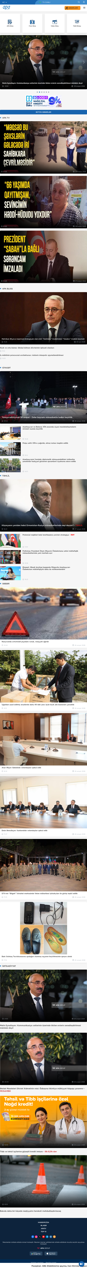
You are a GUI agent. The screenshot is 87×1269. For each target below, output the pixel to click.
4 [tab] (44, 92)
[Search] (79, 2)
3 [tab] (41, 92)
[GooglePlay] (36, 1254)
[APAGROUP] (43, 1248)
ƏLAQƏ (44, 1225)
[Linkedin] (50, 1237)
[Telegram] (47, 1237)
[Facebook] (32, 1237)
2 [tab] (39, 92)
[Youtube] (43, 1237)
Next (83, 62)
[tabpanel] (43, 62)
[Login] (84, 2)
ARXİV (43, 1228)
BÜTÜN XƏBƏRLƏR (43, 112)
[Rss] (54, 1237)
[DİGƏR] (83, 8)
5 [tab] (46, 92)
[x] (40, 1237)
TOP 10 (43, 1231)
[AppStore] (51, 1254)
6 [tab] (48, 92)
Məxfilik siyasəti (51, 1262)
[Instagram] (36, 1237)
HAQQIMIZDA (43, 1222)
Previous (3, 62)
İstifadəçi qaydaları (37, 1262)
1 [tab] (37, 92)
